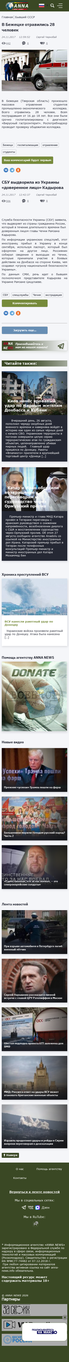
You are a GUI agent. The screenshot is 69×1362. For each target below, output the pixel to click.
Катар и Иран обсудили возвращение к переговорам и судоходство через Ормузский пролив (32, 538)
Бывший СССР (25, 17)
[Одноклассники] (18, 170)
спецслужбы (20, 336)
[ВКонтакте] (6, 170)
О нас (20, 1210)
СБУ (5, 336)
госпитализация (27, 145)
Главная (7, 17)
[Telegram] (12, 170)
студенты (9, 152)
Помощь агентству (49, 1210)
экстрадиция (53, 336)
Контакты (19, 1219)
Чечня (37, 336)
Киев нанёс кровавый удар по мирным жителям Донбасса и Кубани (33, 447)
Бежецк (8, 145)
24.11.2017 (16, 37)
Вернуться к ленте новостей (34, 1233)
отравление (50, 145)
